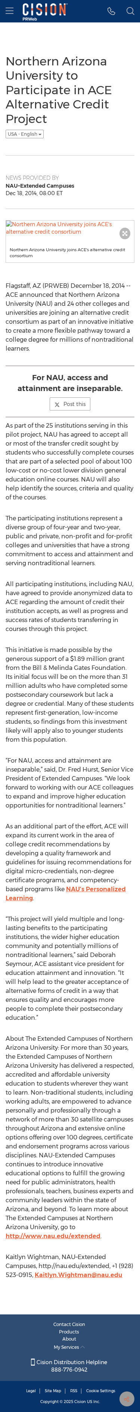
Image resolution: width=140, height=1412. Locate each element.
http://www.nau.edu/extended (53, 1236)
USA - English (23, 134)
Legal (31, 1390)
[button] (111, 11)
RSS (73, 1390)
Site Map (53, 1390)
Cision (80, 1401)
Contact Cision (69, 1324)
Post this (74, 404)
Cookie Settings (100, 1390)
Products (69, 1332)
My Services (67, 1347)
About (69, 1339)
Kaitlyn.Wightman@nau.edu (78, 1275)
